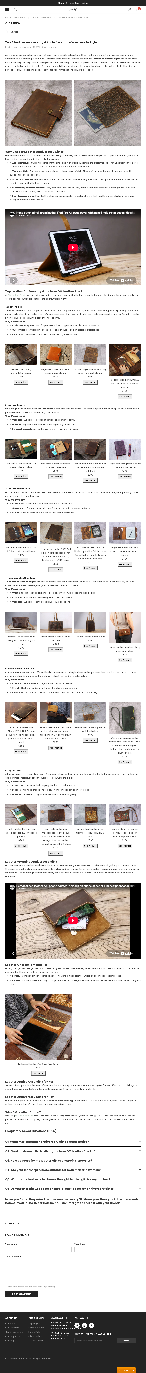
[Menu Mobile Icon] (7, 9)
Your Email (79, 1244)
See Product (21, 382)
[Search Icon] (15, 9)
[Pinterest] (91, 1325)
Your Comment (13, 1256)
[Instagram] (84, 1325)
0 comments (49, 47)
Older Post (14, 1223)
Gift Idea (18, 17)
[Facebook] (77, 1325)
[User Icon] (129, 9)
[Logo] (72, 9)
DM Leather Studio (17, 295)
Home (8, 17)
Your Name (11, 1244)
